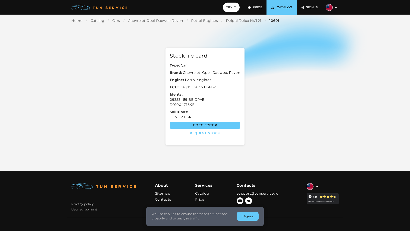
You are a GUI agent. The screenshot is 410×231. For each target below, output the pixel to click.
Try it (231, 7)
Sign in (312, 7)
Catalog (202, 193)
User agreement (84, 209)
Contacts (163, 199)
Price (257, 7)
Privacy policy (82, 204)
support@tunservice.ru (258, 193)
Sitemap (162, 193)
